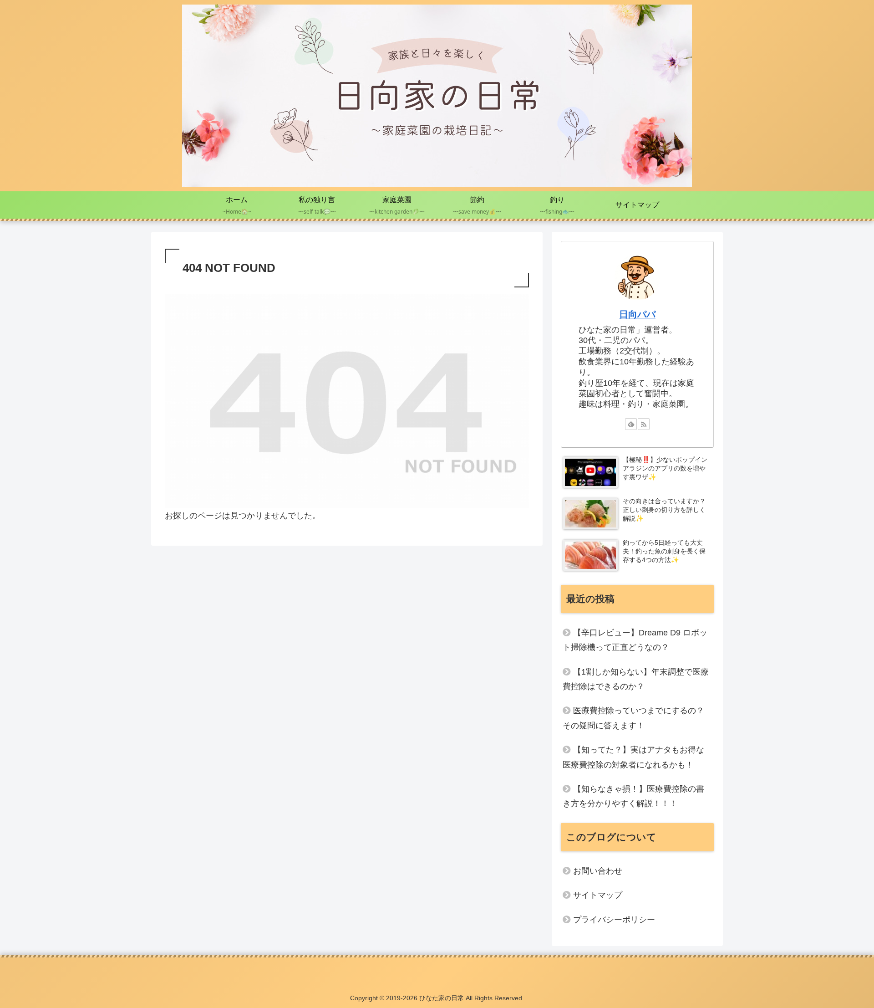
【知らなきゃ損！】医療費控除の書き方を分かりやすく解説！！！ (633, 796)
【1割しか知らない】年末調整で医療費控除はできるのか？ (636, 679)
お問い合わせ (597, 870)
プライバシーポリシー (614, 919)
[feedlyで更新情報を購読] (631, 424)
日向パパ (637, 314)
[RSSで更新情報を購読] (644, 424)
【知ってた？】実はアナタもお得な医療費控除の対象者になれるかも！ (633, 757)
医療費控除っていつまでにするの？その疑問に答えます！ (633, 718)
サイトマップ (597, 895)
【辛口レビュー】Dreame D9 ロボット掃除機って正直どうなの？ (635, 640)
